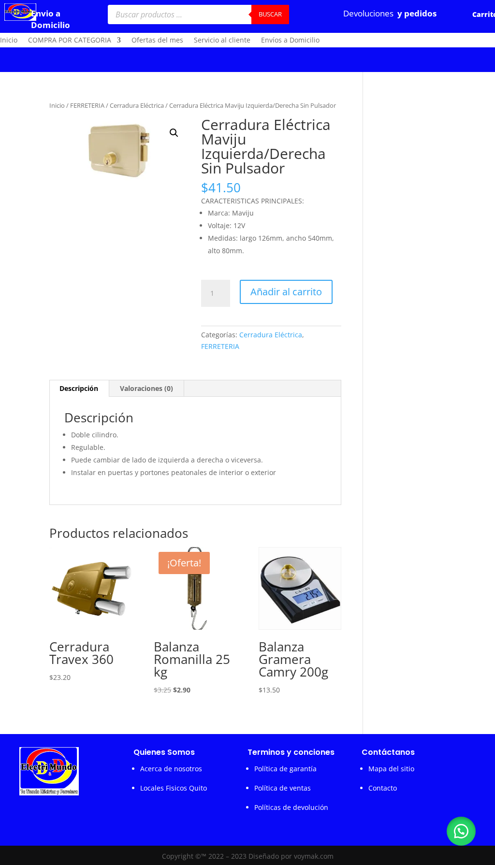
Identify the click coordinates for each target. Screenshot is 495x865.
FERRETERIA (87, 105)
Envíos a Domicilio (290, 40)
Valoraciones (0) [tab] (146, 388)
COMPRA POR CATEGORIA (69, 40)
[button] (174, 133)
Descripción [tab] (78, 388)
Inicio (8, 40)
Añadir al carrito (286, 291)
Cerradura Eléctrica (137, 105)
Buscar (270, 14)
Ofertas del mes (157, 40)
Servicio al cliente (222, 40)
